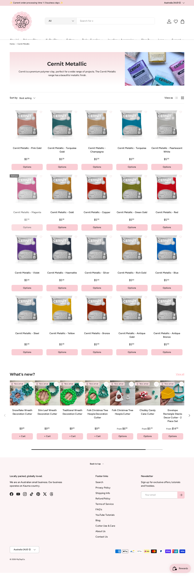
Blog (97, 520)
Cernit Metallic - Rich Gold (132, 272)
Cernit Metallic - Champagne (97, 150)
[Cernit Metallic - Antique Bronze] (166, 311)
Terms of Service (104, 504)
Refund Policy (102, 498)
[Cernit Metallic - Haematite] (62, 250)
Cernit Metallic (23, 44)
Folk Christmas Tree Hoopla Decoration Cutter (97, 414)
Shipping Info (102, 493)
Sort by (14, 97)
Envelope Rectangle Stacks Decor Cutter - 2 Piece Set (172, 416)
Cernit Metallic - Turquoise (132, 148)
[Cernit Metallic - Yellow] (62, 311)
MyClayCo (20, 559)
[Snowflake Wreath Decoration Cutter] (22, 392)
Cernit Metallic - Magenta (27, 212)
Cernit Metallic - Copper (97, 212)
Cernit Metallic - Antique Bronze (167, 335)
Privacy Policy (102, 487)
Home (12, 44)
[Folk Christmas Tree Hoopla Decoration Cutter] (97, 392)
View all (180, 374)
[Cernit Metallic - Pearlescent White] (166, 125)
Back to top (95, 464)
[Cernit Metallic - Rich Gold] (131, 250)
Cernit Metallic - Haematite (62, 272)
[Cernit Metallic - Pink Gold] (27, 125)
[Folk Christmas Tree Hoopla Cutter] (122, 392)
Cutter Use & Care (105, 525)
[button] (176, 21)
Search (99, 482)
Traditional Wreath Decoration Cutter (72, 412)
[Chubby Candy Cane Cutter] (147, 392)
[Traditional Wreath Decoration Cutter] (72, 392)
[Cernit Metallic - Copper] (97, 190)
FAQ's (98, 509)
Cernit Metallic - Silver (97, 272)
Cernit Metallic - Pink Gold (27, 148)
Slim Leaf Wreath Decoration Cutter (47, 412)
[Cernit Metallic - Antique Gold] (131, 311)
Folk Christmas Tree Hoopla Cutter (122, 412)
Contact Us (101, 536)
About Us (100, 531)
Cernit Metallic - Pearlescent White (166, 150)
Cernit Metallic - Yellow (62, 333)
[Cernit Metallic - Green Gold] (131, 190)
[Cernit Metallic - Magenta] (27, 190)
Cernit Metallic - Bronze (97, 333)
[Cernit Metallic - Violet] (27, 250)
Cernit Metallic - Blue (166, 272)
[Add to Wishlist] (40, 112)
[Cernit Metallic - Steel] (27, 311)
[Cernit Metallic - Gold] (62, 190)
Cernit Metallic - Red (167, 212)
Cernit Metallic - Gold (62, 212)
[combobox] (100, 21)
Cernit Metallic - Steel (27, 333)
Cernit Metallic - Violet (27, 272)
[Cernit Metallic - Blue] (166, 250)
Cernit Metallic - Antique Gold (132, 335)
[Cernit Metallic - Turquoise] (131, 125)
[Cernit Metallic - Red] (166, 190)
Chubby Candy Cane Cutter (148, 412)
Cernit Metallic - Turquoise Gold (62, 150)
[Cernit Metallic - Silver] (97, 250)
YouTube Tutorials (104, 514)
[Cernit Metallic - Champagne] (97, 125)
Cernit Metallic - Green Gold (132, 212)
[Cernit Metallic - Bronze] (97, 311)
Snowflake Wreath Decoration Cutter (22, 412)
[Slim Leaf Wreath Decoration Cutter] (47, 392)
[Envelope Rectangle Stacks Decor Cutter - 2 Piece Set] (172, 392)
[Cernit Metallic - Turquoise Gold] (62, 125)
